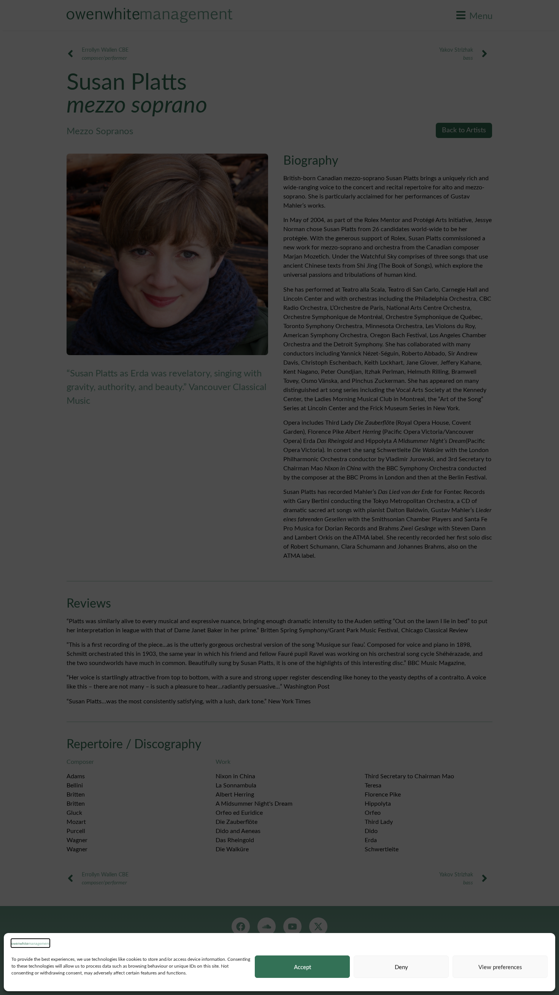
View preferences (500, 967)
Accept (302, 967)
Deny (401, 967)
